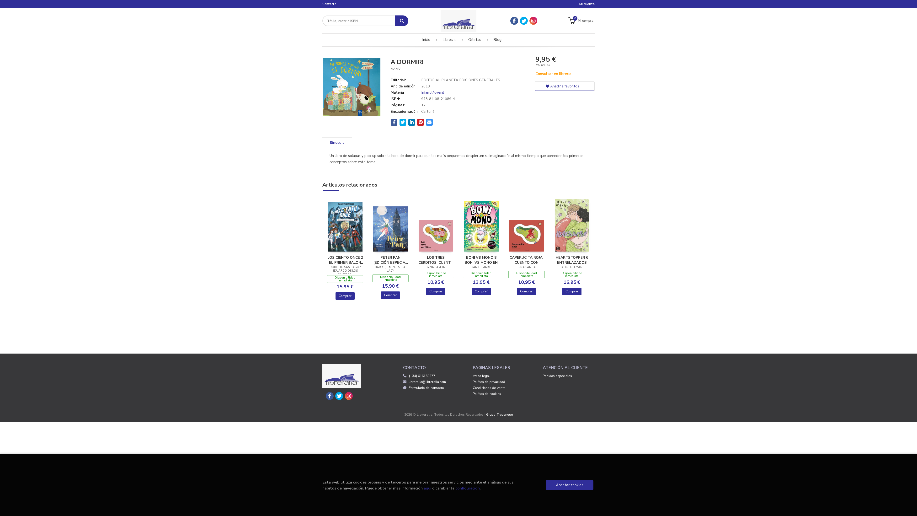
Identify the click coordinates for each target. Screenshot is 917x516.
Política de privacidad (489, 382)
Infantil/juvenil (432, 92)
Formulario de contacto (426, 388)
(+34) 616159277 (422, 376)
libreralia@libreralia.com (427, 382)
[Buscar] (401, 21)
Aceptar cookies (569, 485)
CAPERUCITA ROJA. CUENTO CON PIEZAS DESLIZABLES (527, 260)
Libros (448, 39)
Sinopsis (337, 142)
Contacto (329, 4)
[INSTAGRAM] (533, 21)
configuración (467, 488)
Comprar (345, 296)
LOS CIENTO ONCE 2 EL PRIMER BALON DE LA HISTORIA (345, 260)
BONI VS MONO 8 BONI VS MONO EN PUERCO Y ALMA (481, 260)
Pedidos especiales (557, 376)
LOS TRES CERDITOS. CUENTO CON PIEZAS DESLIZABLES (435, 260)
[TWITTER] (524, 21)
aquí (427, 488)
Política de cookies (487, 394)
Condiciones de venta (489, 388)
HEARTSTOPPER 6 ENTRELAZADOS (572, 260)
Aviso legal (481, 376)
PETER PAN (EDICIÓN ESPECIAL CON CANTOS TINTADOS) (390, 260)
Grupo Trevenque (499, 414)
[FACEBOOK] (514, 21)
